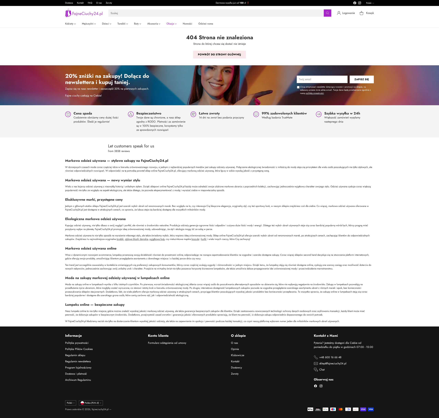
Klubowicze (237, 355)
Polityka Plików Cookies (79, 349)
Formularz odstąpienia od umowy (167, 343)
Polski (368, 3)
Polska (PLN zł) (92, 402)
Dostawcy (236, 367)
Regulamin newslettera (78, 361)
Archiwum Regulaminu (78, 380)
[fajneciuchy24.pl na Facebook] (355, 3)
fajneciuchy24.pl (100, 409)
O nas (234, 343)
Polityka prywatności (76, 343)
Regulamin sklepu (75, 355)
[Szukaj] (327, 13)
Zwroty (235, 374)
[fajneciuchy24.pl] (84, 13)
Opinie (235, 349)
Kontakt (235, 361)
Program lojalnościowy (78, 367)
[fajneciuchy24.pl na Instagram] (359, 3)
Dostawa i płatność (76, 374)
